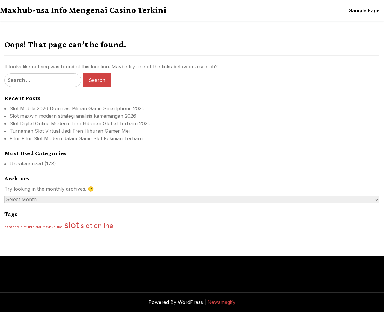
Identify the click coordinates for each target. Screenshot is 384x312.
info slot (34, 227)
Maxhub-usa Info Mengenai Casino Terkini (83, 10)
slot (71, 225)
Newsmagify (222, 302)
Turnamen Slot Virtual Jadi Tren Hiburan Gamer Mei (70, 131)
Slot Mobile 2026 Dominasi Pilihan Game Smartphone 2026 (77, 108)
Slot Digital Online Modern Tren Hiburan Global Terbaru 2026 (80, 123)
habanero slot (15, 227)
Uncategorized (26, 164)
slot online (96, 226)
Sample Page (364, 10)
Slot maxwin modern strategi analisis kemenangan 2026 (73, 116)
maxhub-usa (53, 227)
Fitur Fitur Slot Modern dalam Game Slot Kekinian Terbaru (76, 138)
